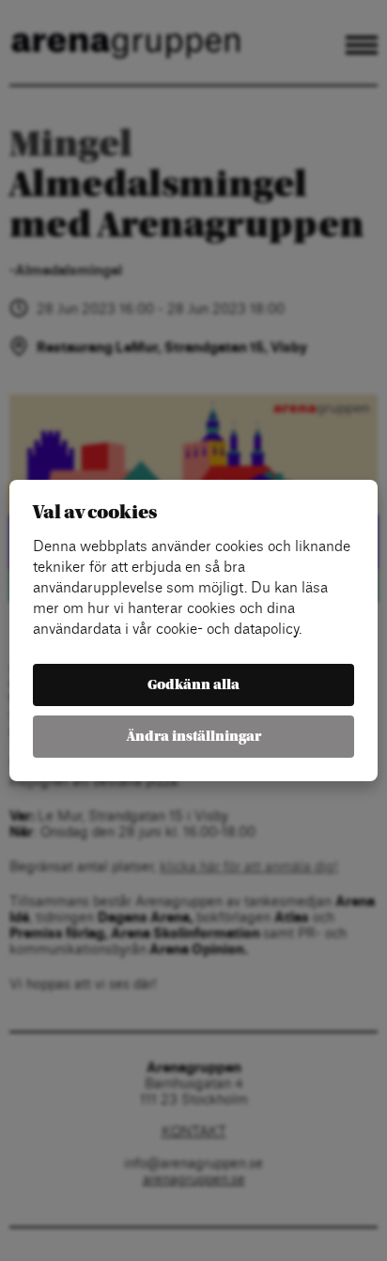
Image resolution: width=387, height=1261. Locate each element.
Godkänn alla (193, 685)
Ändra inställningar (194, 737)
